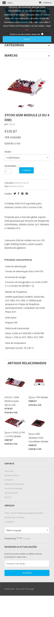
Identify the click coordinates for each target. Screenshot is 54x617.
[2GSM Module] (27, 87)
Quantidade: (10, 165)
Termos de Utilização (13, 488)
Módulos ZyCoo (22, 182)
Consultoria (9, 521)
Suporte (7, 497)
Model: (7, 151)
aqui (27, 29)
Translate (27, 538)
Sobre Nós (9, 471)
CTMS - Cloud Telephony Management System (23, 513)
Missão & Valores (11, 475)
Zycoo (12, 124)
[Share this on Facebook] (18, 193)
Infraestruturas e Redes (14, 517)
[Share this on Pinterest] (22, 193)
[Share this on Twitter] (14, 193)
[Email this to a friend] (26, 193)
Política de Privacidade (14, 484)
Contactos (8, 480)
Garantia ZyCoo (11, 493)
